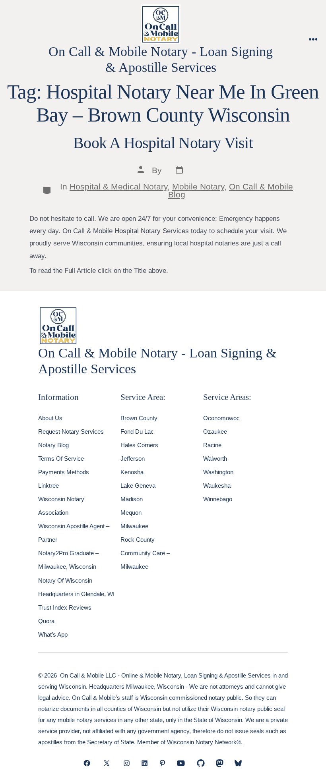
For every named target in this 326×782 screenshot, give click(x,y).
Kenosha (132, 472)
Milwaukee (134, 526)
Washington (218, 472)
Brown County (138, 418)
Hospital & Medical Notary (118, 186)
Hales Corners (139, 445)
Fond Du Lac (137, 431)
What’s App (53, 634)
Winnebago (217, 499)
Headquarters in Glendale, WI (76, 594)
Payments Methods (63, 472)
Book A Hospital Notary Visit (163, 143)
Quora (46, 621)
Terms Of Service (61, 458)
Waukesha (217, 485)
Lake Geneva (137, 485)
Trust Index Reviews (64, 607)
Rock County (137, 539)
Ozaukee (215, 431)
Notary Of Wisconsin (65, 580)
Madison (131, 499)
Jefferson (132, 458)
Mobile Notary (198, 186)
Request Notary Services (71, 431)
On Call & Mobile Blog (230, 190)
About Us (50, 418)
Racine (212, 445)
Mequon (131, 512)
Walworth (215, 458)
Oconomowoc (221, 418)
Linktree (48, 485)
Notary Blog (53, 445)
